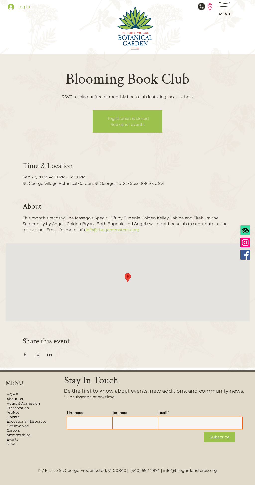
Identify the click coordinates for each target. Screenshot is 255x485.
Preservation (18, 408)
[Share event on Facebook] (25, 354)
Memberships (18, 435)
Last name (120, 412)
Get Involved (18, 426)
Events (12, 439)
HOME (12, 394)
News (11, 443)
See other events (128, 124)
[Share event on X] (37, 354)
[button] (224, 6)
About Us (15, 399)
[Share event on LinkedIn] (49, 354)
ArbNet (13, 412)
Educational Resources (26, 421)
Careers (13, 430)
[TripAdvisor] (245, 230)
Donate (13, 417)
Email (162, 412)
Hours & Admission (23, 403)
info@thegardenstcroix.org (190, 470)
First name (75, 412)
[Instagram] (245, 242)
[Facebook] (245, 255)
